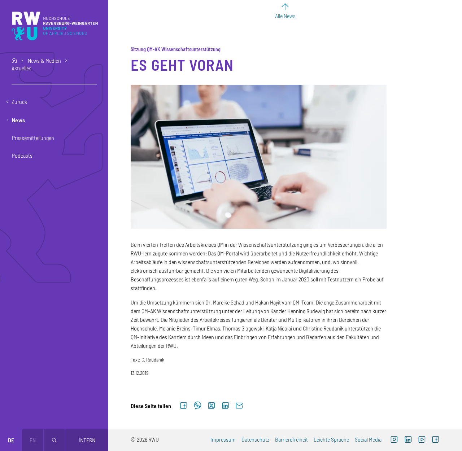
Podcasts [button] (22, 155)
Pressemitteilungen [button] (33, 137)
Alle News (285, 15)
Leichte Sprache (331, 439)
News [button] (18, 120)
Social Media (368, 439)
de (11, 440)
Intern (87, 440)
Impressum (223, 439)
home (14, 61)
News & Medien (44, 61)
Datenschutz (255, 439)
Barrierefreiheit (291, 439)
